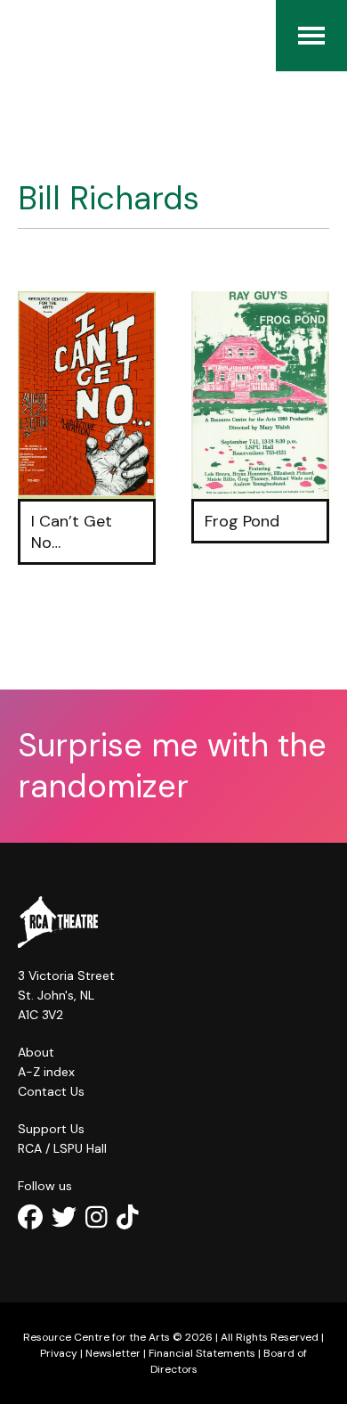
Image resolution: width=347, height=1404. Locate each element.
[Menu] (311, 35)
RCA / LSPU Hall (62, 1148)
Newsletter (113, 1353)
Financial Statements (202, 1353)
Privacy (58, 1353)
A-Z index (46, 1072)
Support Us (51, 1129)
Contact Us (51, 1091)
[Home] (26, 36)
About (36, 1052)
